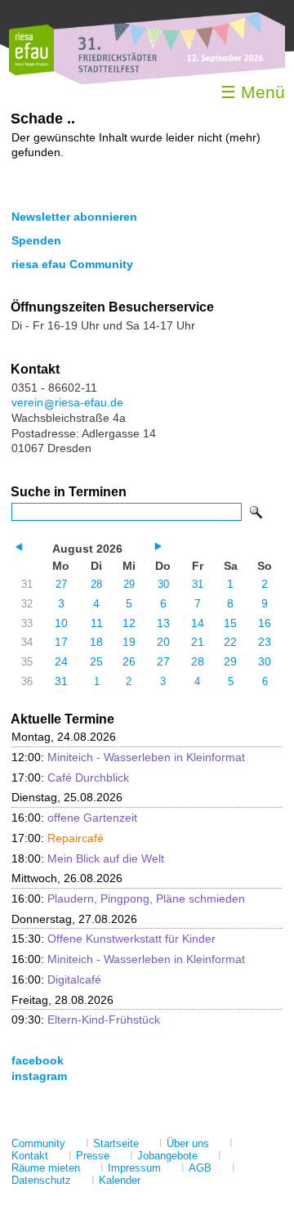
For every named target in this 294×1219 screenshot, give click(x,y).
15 (230, 623)
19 (129, 641)
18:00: (87, 858)
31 (197, 584)
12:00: (128, 757)
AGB (200, 1168)
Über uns (188, 1143)
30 (163, 584)
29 (129, 584)
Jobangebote (167, 1156)
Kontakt (29, 1156)
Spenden (36, 240)
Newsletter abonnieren (74, 216)
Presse (92, 1156)
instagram (39, 1075)
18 (96, 641)
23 (264, 641)
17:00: (70, 777)
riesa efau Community (72, 264)
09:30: (85, 1019)
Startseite (116, 1143)
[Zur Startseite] (31, 71)
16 (264, 623)
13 (163, 623)
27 (61, 584)
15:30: (113, 938)
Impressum (134, 1168)
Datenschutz (41, 1180)
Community (38, 1143)
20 (163, 641)
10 (61, 623)
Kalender (119, 1180)
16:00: (74, 817)
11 (97, 623)
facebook (37, 1060)
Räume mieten (45, 1168)
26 (129, 661)
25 (96, 661)
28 (96, 584)
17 (61, 641)
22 (230, 641)
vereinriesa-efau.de (67, 402)
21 (197, 641)
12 (129, 623)
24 (61, 661)
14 (197, 623)
